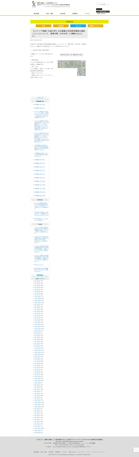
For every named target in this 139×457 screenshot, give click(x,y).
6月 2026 (37, 285)
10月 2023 (37, 354)
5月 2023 (37, 365)
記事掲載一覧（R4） (39, 166)
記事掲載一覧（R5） (39, 163)
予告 (43, 26)
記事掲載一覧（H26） (40, 195)
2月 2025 (37, 320)
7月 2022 (37, 387)
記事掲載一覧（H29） (40, 184)
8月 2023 (37, 359)
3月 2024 (37, 343)
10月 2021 (37, 406)
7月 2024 (37, 335)
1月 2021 (37, 426)
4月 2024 (37, 341)
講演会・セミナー (95, 26)
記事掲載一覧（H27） (40, 192)
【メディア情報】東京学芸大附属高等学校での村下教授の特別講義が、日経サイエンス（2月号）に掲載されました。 (41, 248)
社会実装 (51, 452)
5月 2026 (37, 287)
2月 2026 (37, 294)
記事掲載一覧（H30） (40, 181)
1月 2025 (37, 322)
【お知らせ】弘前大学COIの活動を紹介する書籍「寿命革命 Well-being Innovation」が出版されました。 (41, 239)
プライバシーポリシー (99, 452)
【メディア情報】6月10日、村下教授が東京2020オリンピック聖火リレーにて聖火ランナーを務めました (41, 205)
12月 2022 (37, 376)
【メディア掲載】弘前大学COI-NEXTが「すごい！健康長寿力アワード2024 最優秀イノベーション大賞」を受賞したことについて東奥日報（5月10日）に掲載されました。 (41, 125)
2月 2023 (37, 372)
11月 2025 (37, 300)
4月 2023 (37, 367)
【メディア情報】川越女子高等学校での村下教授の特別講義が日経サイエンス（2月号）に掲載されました (41, 230)
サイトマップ (81, 452)
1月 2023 (37, 374)
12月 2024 (37, 324)
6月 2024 (37, 337)
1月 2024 (37, 348)
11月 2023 (37, 352)
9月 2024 (37, 330)
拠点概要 (36, 452)
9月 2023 (37, 356)
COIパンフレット (39, 264)
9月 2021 (37, 408)
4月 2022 (37, 393)
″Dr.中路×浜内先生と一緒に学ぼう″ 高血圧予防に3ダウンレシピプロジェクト (41, 214)
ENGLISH (103, 11)
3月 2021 (37, 421)
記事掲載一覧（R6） (39, 159)
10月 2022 (37, 380)
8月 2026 (37, 281)
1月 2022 (37, 400)
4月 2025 (37, 315)
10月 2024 (37, 328)
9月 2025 (37, 304)
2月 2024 (37, 346)
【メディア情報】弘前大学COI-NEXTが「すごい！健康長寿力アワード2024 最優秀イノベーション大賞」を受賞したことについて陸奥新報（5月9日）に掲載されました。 (41, 137)
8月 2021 (37, 411)
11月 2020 (37, 430)
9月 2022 (37, 382)
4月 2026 (37, 289)
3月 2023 (37, 369)
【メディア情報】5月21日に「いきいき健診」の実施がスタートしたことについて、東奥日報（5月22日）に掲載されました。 (41, 114)
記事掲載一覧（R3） (39, 170)
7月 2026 (37, 283)
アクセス (64, 452)
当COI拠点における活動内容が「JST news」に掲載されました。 (41, 270)
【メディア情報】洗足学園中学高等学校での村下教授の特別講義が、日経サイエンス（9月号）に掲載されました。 (41, 258)
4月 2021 (37, 419)
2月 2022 (37, 398)
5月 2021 (37, 417)
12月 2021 (37, 402)
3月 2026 (37, 291)
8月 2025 (37, 307)
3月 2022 (37, 395)
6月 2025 (37, 311)
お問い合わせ (72, 452)
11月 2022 (37, 378)
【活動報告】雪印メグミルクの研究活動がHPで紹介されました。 (41, 155)
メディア (78, 26)
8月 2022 (37, 385)
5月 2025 (37, 313)
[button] (108, 4)
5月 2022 (37, 391)
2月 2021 (37, 424)
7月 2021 (37, 413)
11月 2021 (37, 404)
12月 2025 (37, 298)
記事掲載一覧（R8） (39, 104)
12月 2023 (37, 350)
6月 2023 (37, 363)
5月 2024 (37, 339)
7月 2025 (37, 309)
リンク (89, 452)
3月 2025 (37, 317)
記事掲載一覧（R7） (39, 108)
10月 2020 (37, 432)
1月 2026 (37, 296)
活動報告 (61, 26)
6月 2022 (37, 389)
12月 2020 (37, 428)
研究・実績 (44, 452)
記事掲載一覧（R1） (39, 177)
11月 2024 (37, 326)
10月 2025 (37, 302)
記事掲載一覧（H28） (40, 188)
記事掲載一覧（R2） (39, 174)
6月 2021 (37, 415)
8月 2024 (37, 333)
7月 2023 (37, 361)
